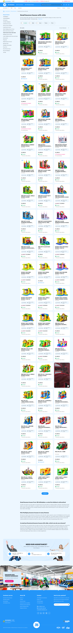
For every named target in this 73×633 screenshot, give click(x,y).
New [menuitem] (15, 8)
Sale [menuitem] (11, 8)
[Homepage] (4, 4)
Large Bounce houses (7, 27)
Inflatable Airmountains (7, 45)
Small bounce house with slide (9, 32)
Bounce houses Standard (7, 25)
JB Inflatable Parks (29, 4)
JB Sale (4, 52)
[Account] (64, 5)
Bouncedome (5, 38)
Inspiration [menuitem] (20, 8)
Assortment (8, 11)
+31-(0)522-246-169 (41, 608)
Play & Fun (5, 47)
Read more (40, 19)
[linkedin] (41, 613)
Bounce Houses (13, 11)
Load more (45, 493)
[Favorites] (66, 5)
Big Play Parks (5, 43)
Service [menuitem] (64, 8)
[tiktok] (49, 613)
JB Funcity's (5, 20)
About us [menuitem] (58, 8)
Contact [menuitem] (68, 8)
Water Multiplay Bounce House (8, 29)
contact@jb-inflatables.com (42, 609)
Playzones (5, 39)
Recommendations (6, 50)
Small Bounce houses (7, 23)
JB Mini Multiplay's (6, 18)
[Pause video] (28, 42)
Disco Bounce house (7, 48)
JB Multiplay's (5, 16)
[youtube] (43, 613)
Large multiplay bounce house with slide (10, 36)
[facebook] (38, 613)
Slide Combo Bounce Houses (8, 30)
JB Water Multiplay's (7, 21)
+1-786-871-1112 (41, 606)
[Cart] (68, 5)
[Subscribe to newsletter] (68, 604)
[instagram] (46, 613)
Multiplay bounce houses (7, 34)
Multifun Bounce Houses (7, 41)
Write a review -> (8, 622)
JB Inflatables (11, 4)
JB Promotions (19, 4)
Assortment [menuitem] (5, 8)
